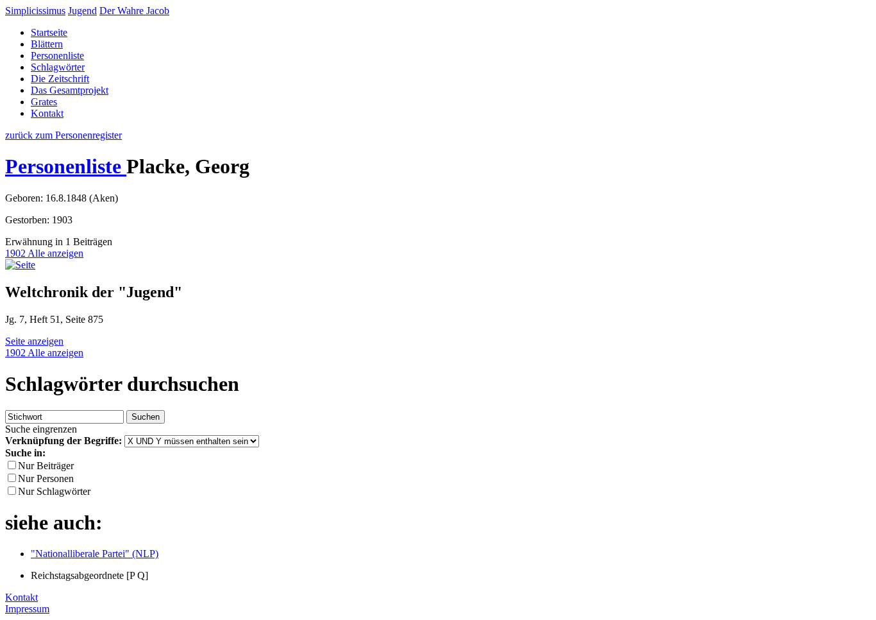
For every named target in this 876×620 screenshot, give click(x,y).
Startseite (49, 32)
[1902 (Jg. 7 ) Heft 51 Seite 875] (20, 264)
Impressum (27, 608)
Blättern (47, 44)
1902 (16, 253)
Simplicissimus (35, 10)
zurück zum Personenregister (63, 135)
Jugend (82, 10)
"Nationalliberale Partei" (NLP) (94, 553)
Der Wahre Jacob (134, 10)
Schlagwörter (58, 67)
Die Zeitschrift (60, 78)
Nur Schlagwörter (54, 491)
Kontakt (47, 113)
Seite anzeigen (34, 341)
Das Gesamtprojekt (69, 90)
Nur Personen (46, 478)
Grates (44, 101)
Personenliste (57, 55)
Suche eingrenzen (41, 429)
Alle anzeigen (55, 253)
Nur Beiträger (46, 465)
